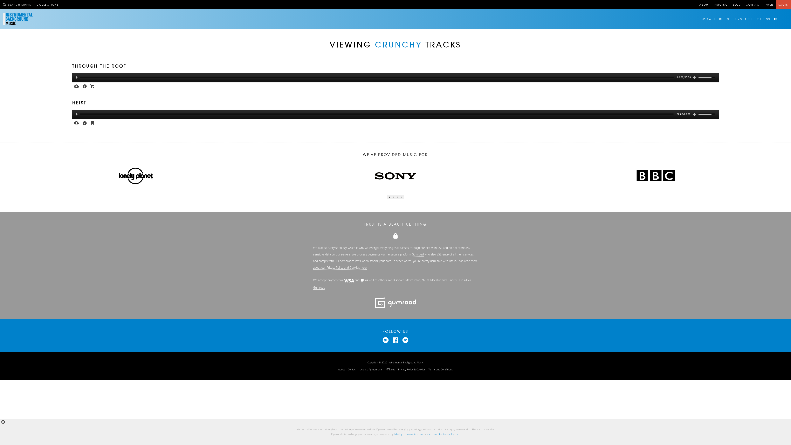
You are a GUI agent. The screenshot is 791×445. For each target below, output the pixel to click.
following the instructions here (408, 434)
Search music (20, 4)
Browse (708, 19)
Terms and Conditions (440, 369)
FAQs (770, 4)
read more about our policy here (443, 434)
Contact (753, 4)
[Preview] (76, 85)
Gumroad (418, 254)
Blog (737, 4)
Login (783, 4)
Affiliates (390, 369)
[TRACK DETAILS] (85, 86)
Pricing (721, 4)
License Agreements (371, 369)
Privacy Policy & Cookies (411, 369)
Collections (48, 4)
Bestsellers (730, 19)
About (704, 4)
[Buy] (92, 85)
